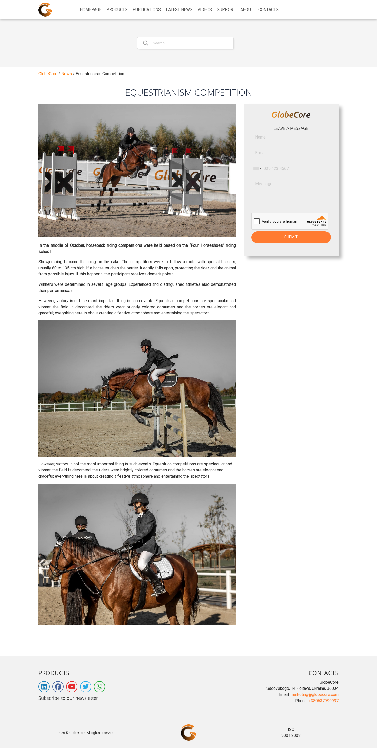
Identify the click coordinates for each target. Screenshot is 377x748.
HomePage (90, 10)
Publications (147, 10)
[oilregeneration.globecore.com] (45, 10)
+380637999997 (324, 700)
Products (116, 10)
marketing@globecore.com (315, 694)
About (246, 10)
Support (226, 10)
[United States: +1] (257, 168)
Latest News (179, 10)
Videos (204, 10)
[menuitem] (90, 10)
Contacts (268, 10)
